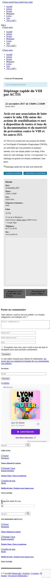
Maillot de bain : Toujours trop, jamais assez (17, 488)
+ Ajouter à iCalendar (35, 173)
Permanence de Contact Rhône (37, 292)
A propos (35, 573)
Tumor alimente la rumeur (11, 463)
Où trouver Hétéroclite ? (18, 576)
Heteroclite (16, 573)
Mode (3, 483)
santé (7, 205)
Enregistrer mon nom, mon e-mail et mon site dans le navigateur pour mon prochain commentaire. (24, 348)
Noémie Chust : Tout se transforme (13, 476)
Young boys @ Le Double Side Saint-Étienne (14, 293)
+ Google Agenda (13, 173)
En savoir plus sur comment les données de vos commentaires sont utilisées (25, 361)
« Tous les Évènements (13, 78)
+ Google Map (10, 223)
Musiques (5, 458)
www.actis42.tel (17, 141)
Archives (26, 573)
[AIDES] (5, 383)
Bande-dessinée (7, 471)
